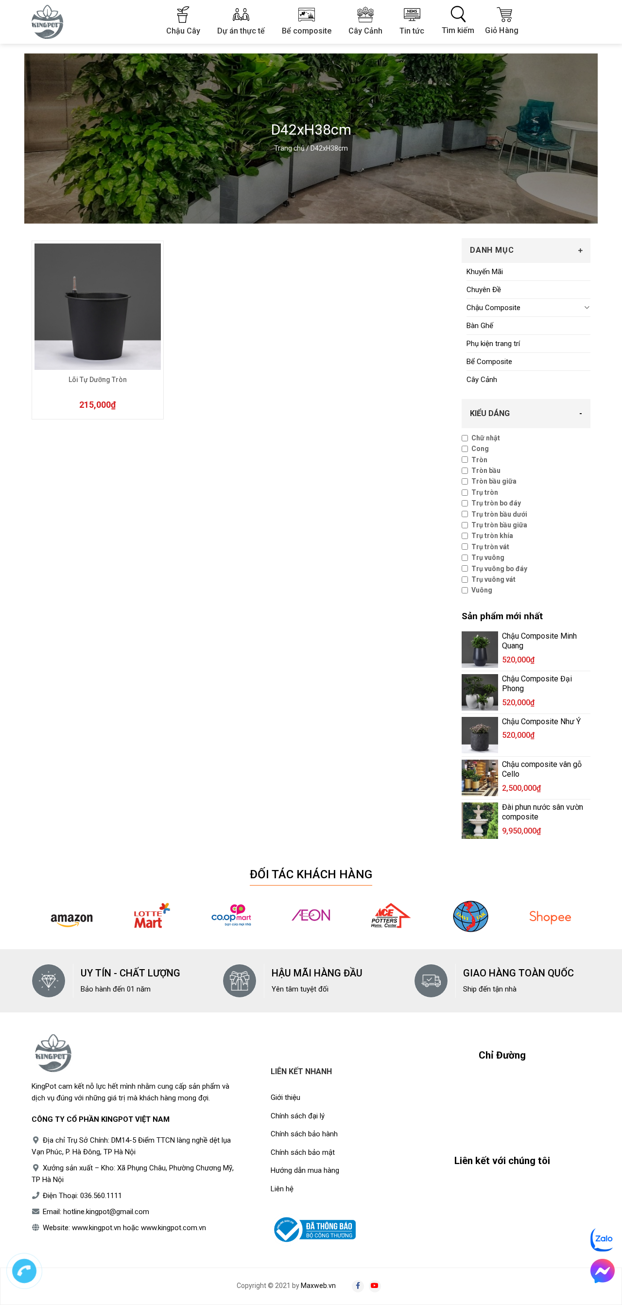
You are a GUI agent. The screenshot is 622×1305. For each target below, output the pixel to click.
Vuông (481, 590)
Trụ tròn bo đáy (496, 503)
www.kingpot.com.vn (173, 1227)
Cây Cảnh (481, 379)
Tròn (479, 460)
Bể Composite (489, 361)
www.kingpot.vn (96, 1227)
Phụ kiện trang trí (493, 343)
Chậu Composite (493, 307)
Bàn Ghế (479, 325)
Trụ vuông (487, 557)
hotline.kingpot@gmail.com (106, 1211)
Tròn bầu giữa (494, 481)
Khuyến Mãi (484, 271)
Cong (480, 448)
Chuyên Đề (483, 289)
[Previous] (45, 922)
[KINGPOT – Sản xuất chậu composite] (53, 22)
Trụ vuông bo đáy (499, 569)
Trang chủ (289, 148)
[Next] (577, 922)
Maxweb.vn (318, 1285)
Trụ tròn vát (490, 547)
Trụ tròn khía (492, 535)
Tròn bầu (486, 470)
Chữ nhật (485, 438)
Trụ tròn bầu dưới (499, 514)
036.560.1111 (101, 1195)
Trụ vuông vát (493, 579)
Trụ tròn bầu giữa (499, 525)
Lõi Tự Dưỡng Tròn (98, 379)
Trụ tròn (484, 492)
